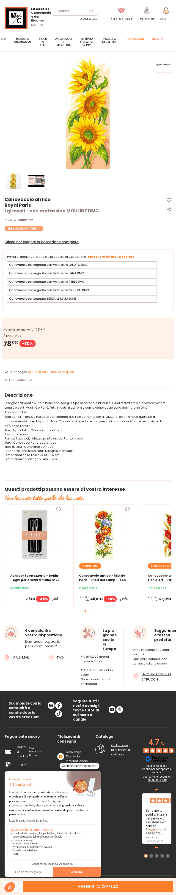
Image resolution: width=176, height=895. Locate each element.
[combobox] (75, 11)
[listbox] (88, 282)
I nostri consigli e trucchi (156, 677)
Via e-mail (21, 657)
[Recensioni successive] (157, 847)
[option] (82, 265)
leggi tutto (154, 830)
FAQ (60, 657)
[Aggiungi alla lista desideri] (58, 509)
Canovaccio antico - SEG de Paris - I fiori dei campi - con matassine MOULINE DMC (102, 579)
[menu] (88, 44)
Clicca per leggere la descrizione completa (42, 242)
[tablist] (22, 737)
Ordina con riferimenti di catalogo (121, 750)
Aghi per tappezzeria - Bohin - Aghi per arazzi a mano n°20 (34, 577)
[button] (147, 14)
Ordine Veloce (88, 19)
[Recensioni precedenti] (157, 790)
